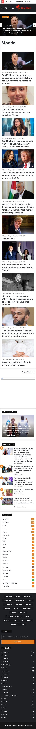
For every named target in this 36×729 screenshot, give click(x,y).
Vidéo (4, 541)
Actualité (5, 17)
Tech (4, 580)
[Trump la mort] (18, 224)
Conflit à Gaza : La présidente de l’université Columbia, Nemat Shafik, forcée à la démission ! (17, 144)
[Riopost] (24, 8)
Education (6, 586)
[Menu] (3, 8)
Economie (6, 535)
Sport (4, 525)
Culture (5, 538)
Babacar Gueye (7, 72)
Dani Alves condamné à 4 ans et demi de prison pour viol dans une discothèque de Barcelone (18, 333)
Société (5, 554)
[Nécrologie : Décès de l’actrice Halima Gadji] (7, 492)
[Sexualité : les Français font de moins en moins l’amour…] (18, 348)
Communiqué (7, 570)
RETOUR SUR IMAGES (10, 583)
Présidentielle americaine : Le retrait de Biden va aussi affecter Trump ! (17, 267)
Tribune (5, 548)
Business (5, 567)
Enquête (5, 576)
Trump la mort (8, 238)
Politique (5, 522)
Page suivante (26, 372)
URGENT (5, 564)
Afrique (5, 529)
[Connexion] (13, 8)
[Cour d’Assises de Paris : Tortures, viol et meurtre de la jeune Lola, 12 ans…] (18, 95)
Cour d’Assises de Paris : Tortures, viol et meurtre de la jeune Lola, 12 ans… (16, 112)
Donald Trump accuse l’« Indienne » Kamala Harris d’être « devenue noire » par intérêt (18, 175)
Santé (5, 545)
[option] (18, 25)
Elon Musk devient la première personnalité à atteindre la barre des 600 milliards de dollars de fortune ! (17, 30)
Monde (5, 532)
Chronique (6, 560)
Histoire (5, 573)
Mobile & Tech (7, 551)
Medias (5, 557)
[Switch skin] (9, 8)
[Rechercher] (6, 8)
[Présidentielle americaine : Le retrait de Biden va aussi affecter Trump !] (18, 250)
